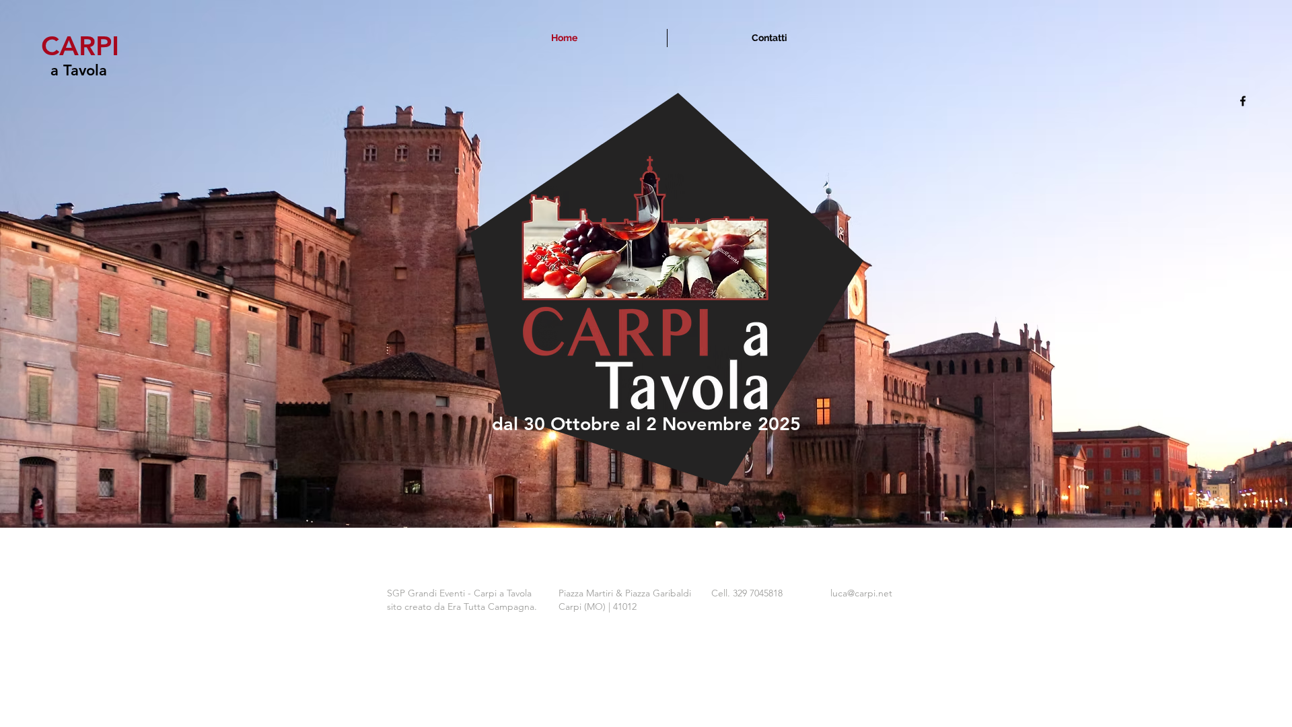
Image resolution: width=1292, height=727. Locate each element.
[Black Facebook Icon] (1243, 101)
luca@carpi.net (861, 593)
